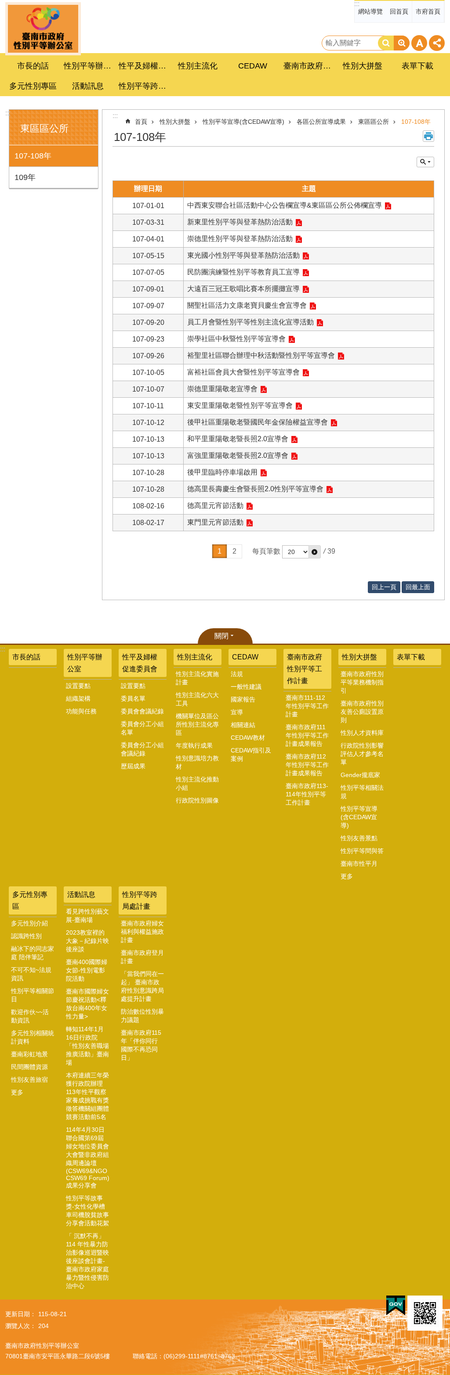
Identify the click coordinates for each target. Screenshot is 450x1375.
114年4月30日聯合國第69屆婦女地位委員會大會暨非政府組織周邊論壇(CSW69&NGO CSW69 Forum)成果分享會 (87, 1157)
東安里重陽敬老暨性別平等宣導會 (240, 405)
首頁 (141, 121)
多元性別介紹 (29, 923)
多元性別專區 (29, 900)
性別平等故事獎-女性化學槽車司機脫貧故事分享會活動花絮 (87, 1211)
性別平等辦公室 (84, 663)
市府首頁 (428, 11)
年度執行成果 (194, 745)
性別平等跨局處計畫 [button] (144, 86)
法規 (237, 673)
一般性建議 (246, 686)
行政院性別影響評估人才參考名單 (362, 754)
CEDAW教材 (248, 737)
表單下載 (417, 65)
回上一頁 (384, 586)
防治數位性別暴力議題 (142, 1015)
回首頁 (399, 11)
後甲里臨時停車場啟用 (222, 472)
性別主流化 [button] (198, 65)
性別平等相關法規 (362, 791)
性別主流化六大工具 (197, 699)
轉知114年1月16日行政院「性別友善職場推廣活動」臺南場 (87, 1046)
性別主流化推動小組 (197, 783)
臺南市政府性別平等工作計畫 (304, 668)
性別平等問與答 (362, 850)
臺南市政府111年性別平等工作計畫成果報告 (307, 735)
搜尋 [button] (386, 43)
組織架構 (78, 698)
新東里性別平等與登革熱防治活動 (240, 222)
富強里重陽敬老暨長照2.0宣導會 (237, 455)
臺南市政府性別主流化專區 (43, 28)
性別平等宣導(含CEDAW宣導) (243, 121)
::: (356, 3)
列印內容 (428, 136)
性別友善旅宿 (29, 1079)
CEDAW (245, 657)
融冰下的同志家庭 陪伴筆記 (32, 953)
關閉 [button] (221, 636)
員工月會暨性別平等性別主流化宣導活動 (250, 322)
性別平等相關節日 (32, 995)
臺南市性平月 (359, 863)
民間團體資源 (29, 1066)
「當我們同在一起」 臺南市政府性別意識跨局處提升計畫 (142, 986)
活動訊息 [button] (88, 86)
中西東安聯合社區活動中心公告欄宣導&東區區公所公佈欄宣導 (284, 205)
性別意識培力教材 (197, 762)
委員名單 (133, 698)
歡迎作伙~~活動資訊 (30, 1016)
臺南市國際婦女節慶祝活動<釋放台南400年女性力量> (87, 1004)
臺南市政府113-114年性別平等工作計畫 (307, 794)
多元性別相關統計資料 (32, 1037)
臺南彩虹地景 (29, 1054)
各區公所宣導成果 (321, 121)
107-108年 (33, 155)
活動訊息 (81, 894)
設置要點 (78, 685)
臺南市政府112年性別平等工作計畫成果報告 (307, 765)
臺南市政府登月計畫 (142, 957)
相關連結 (243, 724)
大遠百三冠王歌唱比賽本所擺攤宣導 (243, 288)
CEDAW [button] (252, 65)
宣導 (237, 712)
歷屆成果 (133, 766)
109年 (25, 177)
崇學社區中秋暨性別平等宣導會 (236, 338)
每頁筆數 (266, 551)
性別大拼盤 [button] (362, 65)
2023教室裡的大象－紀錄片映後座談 (87, 941)
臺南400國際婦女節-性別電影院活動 (86, 970)
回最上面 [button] (418, 586)
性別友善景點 (359, 838)
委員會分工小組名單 (142, 728)
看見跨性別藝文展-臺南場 (87, 915)
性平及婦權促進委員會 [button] (144, 65)
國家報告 (243, 699)
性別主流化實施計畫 (197, 678)
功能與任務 (81, 711)
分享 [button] (437, 43)
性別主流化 (194, 657)
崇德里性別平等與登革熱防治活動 (240, 238)
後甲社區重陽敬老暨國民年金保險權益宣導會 (257, 422)
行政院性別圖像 (197, 800)
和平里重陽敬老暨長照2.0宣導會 (237, 439)
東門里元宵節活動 (215, 522)
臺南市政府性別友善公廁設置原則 (362, 711)
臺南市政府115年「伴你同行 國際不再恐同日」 (141, 1045)
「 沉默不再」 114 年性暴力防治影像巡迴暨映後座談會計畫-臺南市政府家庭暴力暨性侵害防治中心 (87, 1260)
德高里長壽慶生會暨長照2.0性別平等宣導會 (255, 489)
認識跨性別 (26, 935)
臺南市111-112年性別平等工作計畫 (307, 706)
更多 (347, 876)
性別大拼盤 (175, 121)
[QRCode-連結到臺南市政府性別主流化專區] (425, 1313)
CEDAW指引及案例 (251, 754)
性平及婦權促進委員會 (139, 663)
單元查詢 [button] (425, 162)
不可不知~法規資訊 (31, 974)
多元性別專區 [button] (33, 86)
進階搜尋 (402, 43)
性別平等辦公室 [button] (89, 65)
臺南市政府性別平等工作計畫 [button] (308, 65)
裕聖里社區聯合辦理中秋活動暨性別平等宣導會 (261, 355)
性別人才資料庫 (362, 732)
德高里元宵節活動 (215, 505)
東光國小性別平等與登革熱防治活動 (243, 255)
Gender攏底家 (360, 774)
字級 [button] (419, 43)
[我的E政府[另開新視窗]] (395, 1306)
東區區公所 (373, 121)
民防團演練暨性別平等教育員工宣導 (243, 272)
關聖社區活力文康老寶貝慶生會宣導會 (247, 305)
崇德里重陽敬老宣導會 (222, 388)
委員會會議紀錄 (142, 711)
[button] (314, 551)
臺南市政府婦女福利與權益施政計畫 (142, 931)
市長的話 (33, 65)
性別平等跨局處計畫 (139, 900)
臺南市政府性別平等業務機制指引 (362, 682)
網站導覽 (370, 11)
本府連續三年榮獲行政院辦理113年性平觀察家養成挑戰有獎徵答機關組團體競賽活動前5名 (87, 1096)
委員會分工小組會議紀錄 (142, 749)
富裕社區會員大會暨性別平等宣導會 (243, 372)
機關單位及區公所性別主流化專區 (197, 724)
